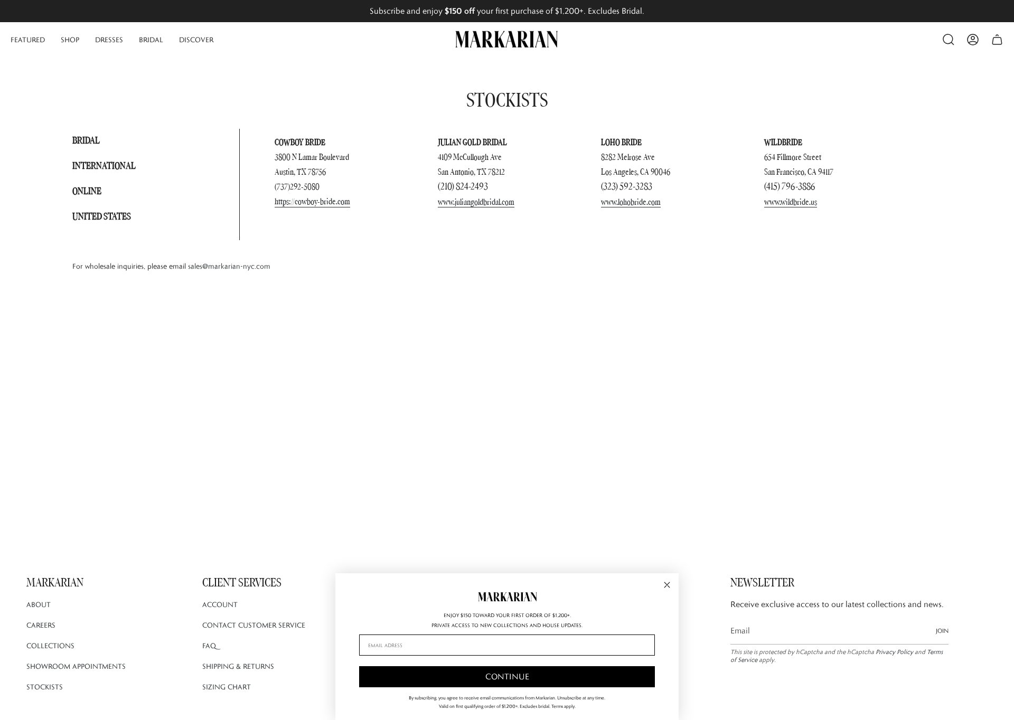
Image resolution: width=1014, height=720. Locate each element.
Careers (40, 625)
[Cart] (997, 40)
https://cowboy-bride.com (312, 201)
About (38, 604)
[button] (28, 39)
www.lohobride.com (631, 202)
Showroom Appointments (76, 666)
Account (220, 604)
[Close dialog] (667, 585)
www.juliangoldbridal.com (476, 202)
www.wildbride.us (790, 202)
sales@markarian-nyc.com (229, 266)
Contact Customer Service (253, 625)
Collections (50, 645)
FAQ (209, 645)
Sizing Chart (226, 686)
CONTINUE (507, 676)
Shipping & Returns (238, 666)
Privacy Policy (894, 652)
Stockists (44, 686)
